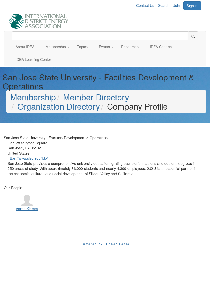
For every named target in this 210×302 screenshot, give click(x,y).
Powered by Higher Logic (105, 244)
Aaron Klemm (27, 208)
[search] (193, 35)
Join (176, 5)
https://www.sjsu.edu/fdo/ (28, 158)
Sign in (192, 5)
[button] (27, 46)
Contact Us (145, 5)
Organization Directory (58, 106)
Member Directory (96, 97)
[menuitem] (147, 4)
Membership (33, 97)
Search (164, 5)
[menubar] (159, 4)
